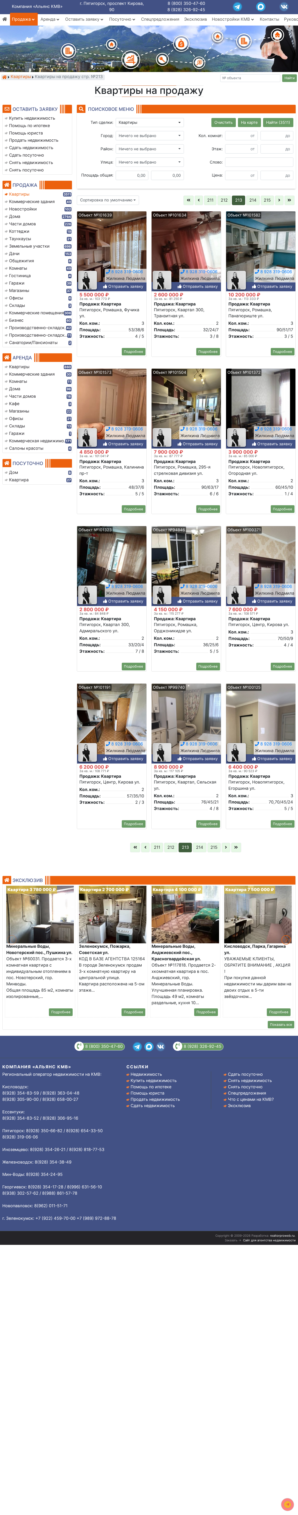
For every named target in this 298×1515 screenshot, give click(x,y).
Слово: (216, 162)
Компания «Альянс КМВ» (37, 6)
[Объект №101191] (111, 725)
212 (224, 200)
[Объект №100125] (260, 725)
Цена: (217, 175)
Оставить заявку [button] (83, 19)
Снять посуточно (245, 1086)
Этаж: (217, 149)
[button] (150, 122)
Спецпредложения (160, 19)
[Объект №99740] (186, 725)
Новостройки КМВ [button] (231, 19)
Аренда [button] (49, 19)
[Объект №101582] (260, 252)
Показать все (281, 1025)
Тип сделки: (102, 122)
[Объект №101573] (111, 410)
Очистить (223, 122)
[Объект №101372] (260, 410)
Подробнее (133, 352)
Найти (289, 78)
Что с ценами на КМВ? (251, 1099)
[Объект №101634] (186, 252)
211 (210, 200)
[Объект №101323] (111, 567)
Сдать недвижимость (153, 1105)
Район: (107, 149)
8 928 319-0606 (126, 271)
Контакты (269, 19)
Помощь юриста (147, 1093)
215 (267, 200)
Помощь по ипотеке (151, 1086)
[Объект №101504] (186, 410)
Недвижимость (146, 1074)
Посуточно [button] (120, 19)
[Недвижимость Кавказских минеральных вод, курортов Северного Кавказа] (4, 77)
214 (253, 200)
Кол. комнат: (211, 135)
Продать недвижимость (155, 1099)
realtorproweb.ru (282, 1235)
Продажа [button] (22, 19)
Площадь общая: (97, 175)
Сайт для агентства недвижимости (269, 1240)
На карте (249, 122)
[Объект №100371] (260, 567)
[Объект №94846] (186, 567)
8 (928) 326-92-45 (186, 9)
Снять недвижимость (250, 1080)
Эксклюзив (195, 19)
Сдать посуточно (245, 1074)
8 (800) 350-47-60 (186, 3)
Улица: (107, 162)
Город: (107, 135)
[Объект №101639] (111, 252)
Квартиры (21, 77)
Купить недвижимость (154, 1080)
